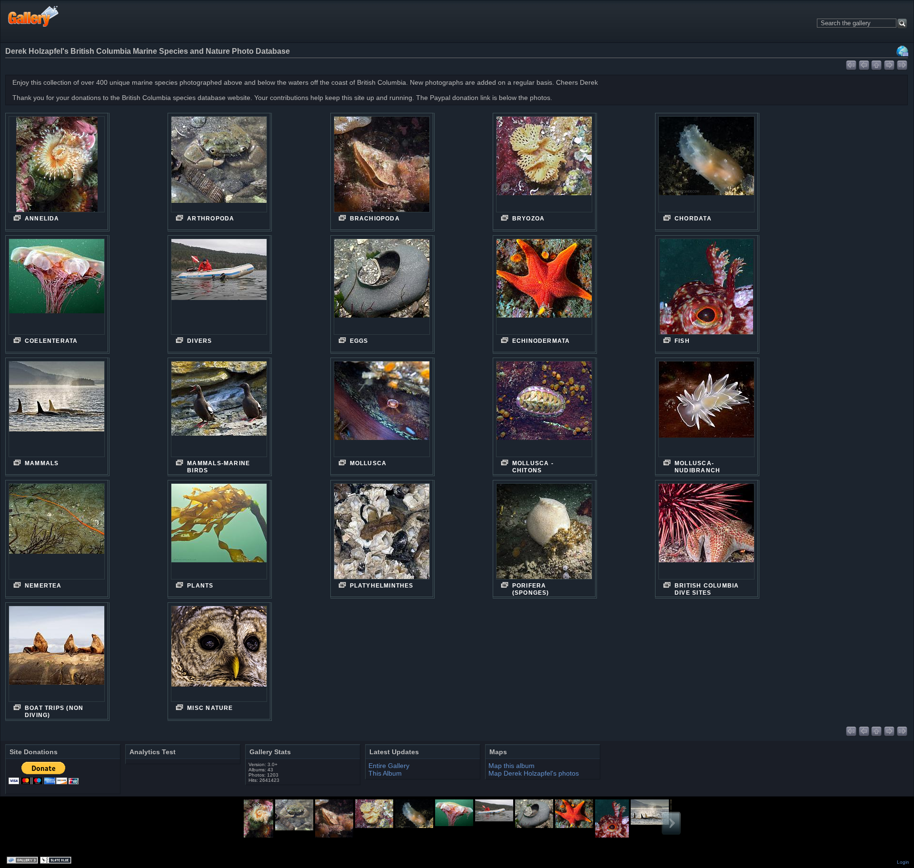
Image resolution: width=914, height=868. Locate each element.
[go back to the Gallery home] (33, 16)
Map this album (902, 51)
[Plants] (219, 531)
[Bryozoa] (544, 164)
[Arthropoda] (219, 164)
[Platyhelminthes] (381, 537)
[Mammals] (56, 409)
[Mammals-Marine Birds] (219, 409)
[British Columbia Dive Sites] (706, 531)
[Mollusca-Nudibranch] (706, 409)
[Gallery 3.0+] (23, 861)
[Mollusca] (381, 409)
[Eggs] (381, 286)
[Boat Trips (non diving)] (56, 653)
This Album (385, 773)
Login (903, 862)
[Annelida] (56, 170)
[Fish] (706, 292)
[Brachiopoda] (381, 170)
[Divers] (219, 286)
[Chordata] (706, 164)
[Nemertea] (56, 531)
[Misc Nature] (219, 653)
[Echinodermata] (544, 286)
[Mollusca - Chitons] (544, 409)
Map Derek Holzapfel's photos (533, 773)
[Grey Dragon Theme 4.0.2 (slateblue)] (56, 861)
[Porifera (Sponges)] (544, 533)
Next (671, 823)
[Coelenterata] (56, 286)
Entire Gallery (388, 765)
